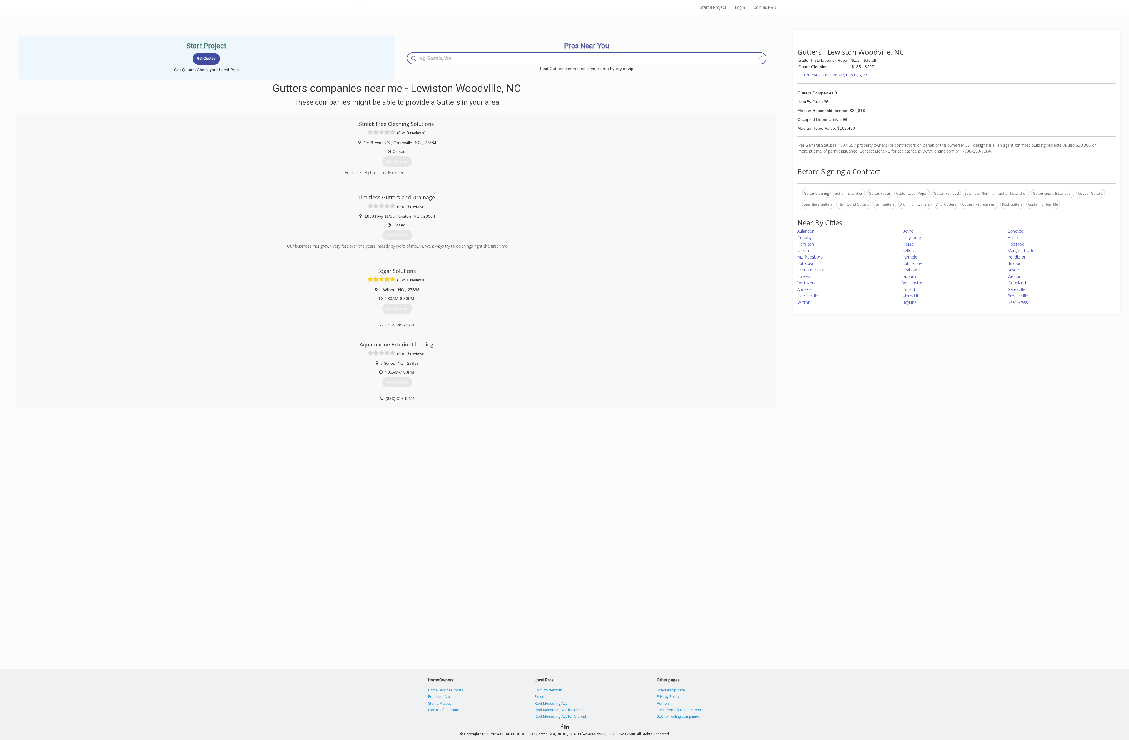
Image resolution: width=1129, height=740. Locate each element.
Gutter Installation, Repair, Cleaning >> (832, 75)
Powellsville (1018, 296)
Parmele (909, 257)
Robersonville (914, 263)
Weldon (1014, 276)
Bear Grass (1018, 302)
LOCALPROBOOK (385, 7)
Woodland (1017, 283)
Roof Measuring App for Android (560, 716)
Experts (541, 697)
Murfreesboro (810, 257)
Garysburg (911, 237)
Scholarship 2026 (671, 690)
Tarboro (909, 276)
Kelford (908, 250)
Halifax (1014, 237)
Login (740, 7)
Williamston (912, 283)
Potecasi (805, 263)
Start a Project (712, 7)
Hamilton (805, 244)
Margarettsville (1021, 250)
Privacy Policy (668, 697)
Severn (1014, 270)
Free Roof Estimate (443, 710)
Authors (663, 703)
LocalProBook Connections (679, 710)
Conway (804, 237)
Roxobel (1015, 263)
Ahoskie (804, 289)
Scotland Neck (810, 270)
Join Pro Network (548, 690)
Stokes (803, 276)
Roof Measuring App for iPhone (559, 710)
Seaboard (911, 270)
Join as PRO (765, 7)
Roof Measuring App (551, 703)
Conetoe (1015, 231)
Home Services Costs (445, 690)
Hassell (909, 244)
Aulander (805, 231)
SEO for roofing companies (678, 716)
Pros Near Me (439, 697)
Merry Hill (911, 296)
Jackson (804, 250)
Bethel (908, 231)
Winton (803, 302)
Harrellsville (807, 296)
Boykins (909, 302)
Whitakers (806, 283)
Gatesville (1016, 289)
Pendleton (1017, 257)
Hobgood (1016, 244)
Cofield (908, 289)
